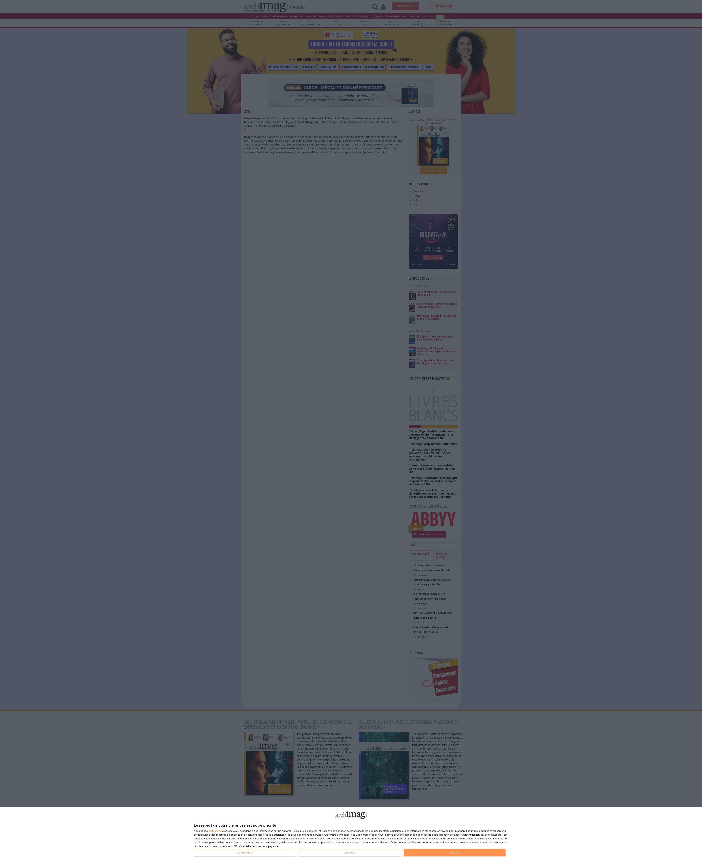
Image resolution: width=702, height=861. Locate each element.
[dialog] (351, 834)
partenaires (215, 831)
